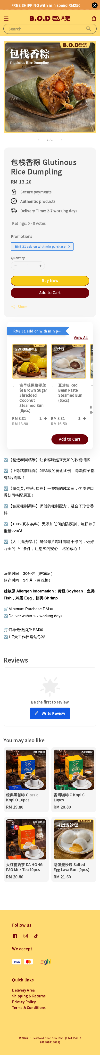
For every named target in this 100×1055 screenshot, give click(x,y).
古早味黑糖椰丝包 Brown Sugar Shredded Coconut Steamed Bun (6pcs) (33, 397)
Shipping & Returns (29, 995)
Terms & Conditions (29, 1007)
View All (81, 337)
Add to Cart (50, 292)
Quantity (18, 257)
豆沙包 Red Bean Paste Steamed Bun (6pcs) (70, 392)
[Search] (88, 28)
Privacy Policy (24, 1001)
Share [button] (23, 306)
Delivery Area (23, 990)
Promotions (21, 236)
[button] (6, 18)
